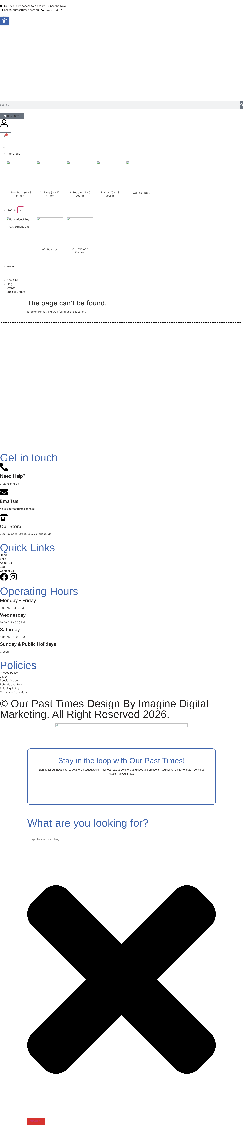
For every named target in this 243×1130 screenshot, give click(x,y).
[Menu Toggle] (3, 146)
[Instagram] (13, 577)
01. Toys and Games (79, 250)
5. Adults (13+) (140, 193)
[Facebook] (4, 577)
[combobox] (121, 839)
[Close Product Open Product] (20, 209)
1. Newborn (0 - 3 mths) (20, 194)
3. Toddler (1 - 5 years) (80, 194)
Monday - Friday (18, 600)
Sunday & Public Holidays (28, 644)
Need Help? (12, 476)
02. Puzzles (50, 249)
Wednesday (13, 615)
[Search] (241, 105)
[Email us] (4, 492)
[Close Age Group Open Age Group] (24, 153)
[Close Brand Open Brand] (18, 266)
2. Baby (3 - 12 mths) (50, 194)
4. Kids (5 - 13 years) (109, 194)
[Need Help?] (4, 467)
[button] (4, 21)
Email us (9, 501)
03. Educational (20, 226)
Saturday (10, 629)
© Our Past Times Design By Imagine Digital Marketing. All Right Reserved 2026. (104, 709)
